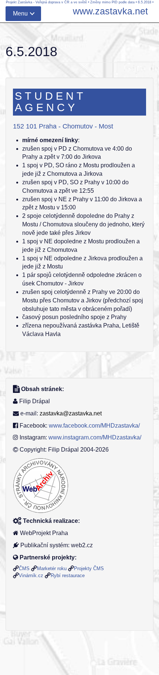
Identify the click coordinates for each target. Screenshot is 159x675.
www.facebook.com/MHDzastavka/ (94, 425)
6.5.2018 (144, 2)
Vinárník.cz (31, 575)
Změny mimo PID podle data (112, 2)
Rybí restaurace (68, 575)
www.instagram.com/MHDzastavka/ (94, 437)
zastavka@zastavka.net (71, 413)
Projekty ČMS (89, 568)
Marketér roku (52, 568)
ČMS (24, 568)
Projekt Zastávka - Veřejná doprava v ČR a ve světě (46, 2)
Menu (20, 13)
